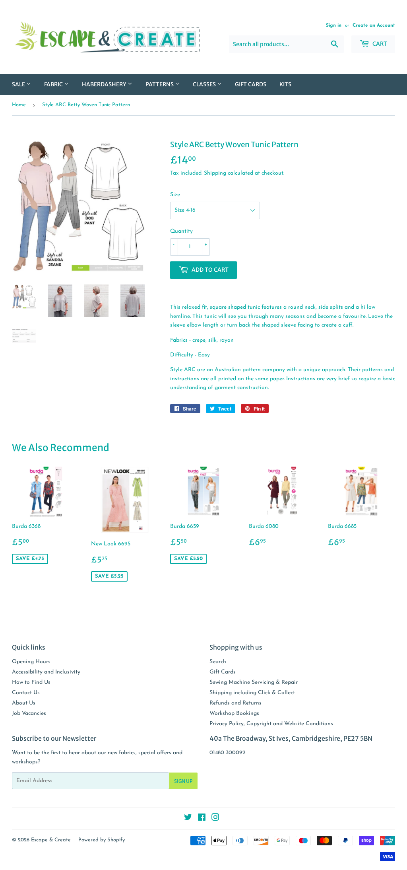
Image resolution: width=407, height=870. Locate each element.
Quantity (181, 231)
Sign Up (183, 781)
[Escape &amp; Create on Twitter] (188, 819)
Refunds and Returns (235, 703)
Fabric (54, 84)
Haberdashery (105, 84)
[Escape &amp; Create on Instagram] (215, 819)
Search (217, 662)
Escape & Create (51, 840)
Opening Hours (31, 662)
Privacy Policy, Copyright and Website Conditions (271, 724)
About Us (23, 703)
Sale (19, 84)
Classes (205, 84)
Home (19, 104)
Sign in (333, 25)
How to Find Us (31, 682)
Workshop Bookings (234, 713)
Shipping (215, 173)
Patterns (160, 84)
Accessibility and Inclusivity (46, 672)
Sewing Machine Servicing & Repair (253, 682)
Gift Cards (250, 84)
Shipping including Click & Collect (252, 693)
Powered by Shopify (101, 840)
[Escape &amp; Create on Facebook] (202, 819)
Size (175, 195)
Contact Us (26, 693)
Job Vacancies (29, 713)
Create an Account (374, 25)
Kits (285, 84)
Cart (379, 43)
